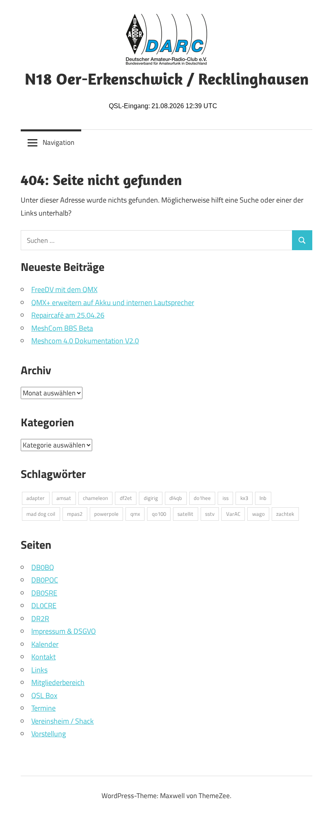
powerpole (106, 514)
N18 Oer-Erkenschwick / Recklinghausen (167, 78)
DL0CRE (43, 605)
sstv (209, 514)
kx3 (244, 498)
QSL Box (44, 695)
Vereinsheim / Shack (62, 721)
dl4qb (175, 498)
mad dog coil (40, 514)
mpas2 (74, 514)
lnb (262, 498)
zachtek (285, 514)
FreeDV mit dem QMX (64, 289)
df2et (126, 498)
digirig (151, 498)
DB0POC (44, 579)
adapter (35, 498)
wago (258, 514)
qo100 (159, 514)
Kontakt (43, 656)
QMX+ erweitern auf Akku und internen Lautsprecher (112, 302)
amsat (63, 498)
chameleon (95, 498)
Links (39, 669)
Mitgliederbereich (57, 682)
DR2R (40, 618)
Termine (43, 708)
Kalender (44, 644)
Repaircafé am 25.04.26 (67, 315)
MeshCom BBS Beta (62, 328)
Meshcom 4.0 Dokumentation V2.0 (85, 340)
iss (226, 498)
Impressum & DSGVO (63, 631)
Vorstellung (48, 733)
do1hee (202, 498)
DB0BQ (42, 567)
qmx (135, 514)
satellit (185, 514)
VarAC (233, 514)
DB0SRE (44, 592)
